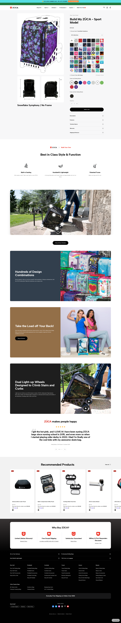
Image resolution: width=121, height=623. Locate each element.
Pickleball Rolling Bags (32, 568)
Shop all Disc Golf (14, 575)
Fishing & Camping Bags (15, 589)
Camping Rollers (31, 589)
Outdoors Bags (30, 587)
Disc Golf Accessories (15, 573)
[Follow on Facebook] (53, 607)
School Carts (82, 570)
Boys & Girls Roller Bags (84, 577)
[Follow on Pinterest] (65, 606)
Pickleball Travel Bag (31, 575)
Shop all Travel (65, 577)
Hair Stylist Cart (99, 577)
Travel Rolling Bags (66, 568)
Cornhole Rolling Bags (49, 568)
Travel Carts (64, 570)
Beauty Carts (99, 570)
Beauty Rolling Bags (100, 568)
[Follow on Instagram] (59, 607)
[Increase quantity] (77, 103)
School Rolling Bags (83, 568)
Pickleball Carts (30, 570)
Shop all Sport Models (60, 242)
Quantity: (72, 100)
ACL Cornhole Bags (48, 589)
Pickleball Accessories (32, 573)
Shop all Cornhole (48, 577)
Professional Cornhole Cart (50, 575)
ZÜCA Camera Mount (94, 501)
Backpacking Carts (48, 587)
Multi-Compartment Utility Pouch (46, 501)
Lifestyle (54, 7)
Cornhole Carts (47, 570)
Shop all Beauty (99, 580)
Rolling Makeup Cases (101, 575)
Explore (71, 7)
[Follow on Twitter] (56, 607)
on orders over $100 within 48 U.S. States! (49, 541)
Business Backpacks (66, 575)
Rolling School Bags (83, 575)
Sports (46, 7)
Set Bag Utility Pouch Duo (69, 501)
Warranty (23, 606)
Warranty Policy (23, 541)
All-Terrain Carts (13, 587)
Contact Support (14, 606)
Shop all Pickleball (31, 577)
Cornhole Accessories (49, 573)
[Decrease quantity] (72, 103)
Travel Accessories (66, 573)
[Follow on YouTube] (68, 607)
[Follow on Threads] (62, 607)
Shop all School (21, 338)
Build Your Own (80, 7)
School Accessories (83, 573)
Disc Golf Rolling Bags (15, 568)
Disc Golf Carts (13, 570)
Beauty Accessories (100, 573)
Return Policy (74, 541)
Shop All (39, 7)
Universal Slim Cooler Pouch (19, 501)
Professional (63, 7)
